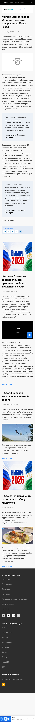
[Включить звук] (29, 335)
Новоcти (5, 2)
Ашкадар (5, 647)
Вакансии (6, 589)
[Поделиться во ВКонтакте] (8, 231)
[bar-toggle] (30, 9)
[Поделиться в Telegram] (16, 231)
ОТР (3, 667)
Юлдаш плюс (7, 642)
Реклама (5, 609)
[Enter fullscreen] (33, 719)
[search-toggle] (25, 9)
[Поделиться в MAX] (5, 231)
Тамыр (4, 652)
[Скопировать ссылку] (20, 231)
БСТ (11, 2)
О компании (7, 584)
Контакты (6, 594)
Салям (4, 657)
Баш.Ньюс (6, 579)
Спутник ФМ (19, 2)
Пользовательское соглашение (14, 599)
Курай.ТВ (5, 662)
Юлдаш (29, 2)
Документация (8, 604)
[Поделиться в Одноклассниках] (12, 231)
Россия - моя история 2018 (12, 679)
